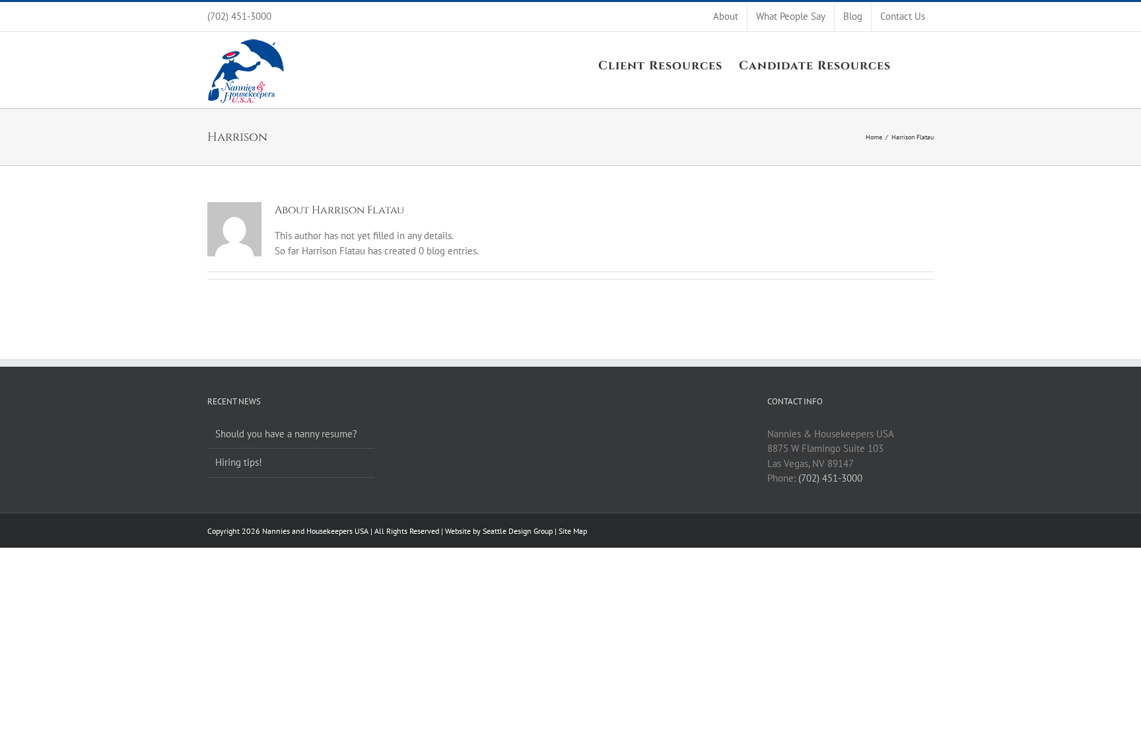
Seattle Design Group (518, 531)
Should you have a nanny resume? (286, 433)
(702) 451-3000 (830, 478)
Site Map (573, 531)
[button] (912, 65)
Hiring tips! (238, 462)
